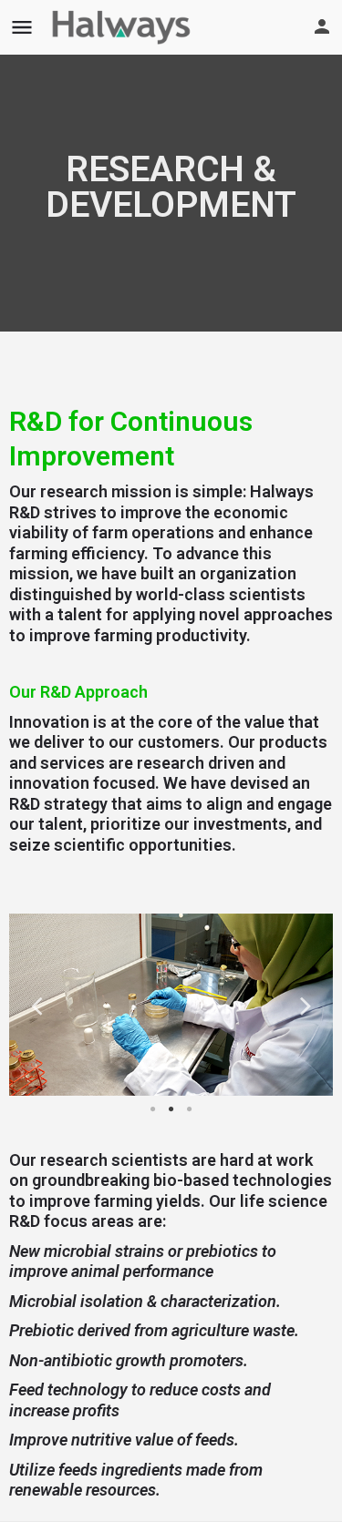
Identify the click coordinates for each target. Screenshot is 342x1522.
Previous (36, 1004)
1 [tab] (153, 1109)
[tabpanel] (171, 1005)
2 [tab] (171, 1109)
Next (305, 1004)
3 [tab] (190, 1109)
